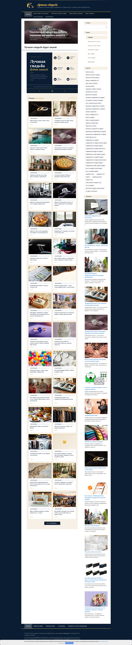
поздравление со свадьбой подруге (94, 157)
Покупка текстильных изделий (94, 441)
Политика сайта (50, 626)
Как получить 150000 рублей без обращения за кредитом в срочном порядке (95, 497)
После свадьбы (38, 16)
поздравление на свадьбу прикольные (95, 148)
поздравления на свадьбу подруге (94, 162)
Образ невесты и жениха (41, 13)
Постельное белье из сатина (93, 552)
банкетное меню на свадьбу (93, 74)
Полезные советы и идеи (58, 13)
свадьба (88, 176)
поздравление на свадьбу (92, 140)
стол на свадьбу (90, 185)
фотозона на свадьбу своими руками (95, 188)
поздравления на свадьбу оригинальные (96, 159)
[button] (75, 32)
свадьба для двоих (97, 176)
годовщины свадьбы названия (93, 89)
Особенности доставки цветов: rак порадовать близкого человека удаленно (95, 609)
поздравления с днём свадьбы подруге (95, 165)
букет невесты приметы (92, 83)
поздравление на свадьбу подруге (94, 145)
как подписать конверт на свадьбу (94, 100)
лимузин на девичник (91, 111)
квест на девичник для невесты (93, 103)
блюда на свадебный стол (92, 80)
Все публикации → (52, 523)
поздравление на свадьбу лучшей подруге (96, 142)
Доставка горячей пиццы (92, 525)
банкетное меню (90, 72)
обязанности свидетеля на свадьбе (94, 128)
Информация (49, 16)
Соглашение (61, 626)
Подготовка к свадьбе (76, 13)
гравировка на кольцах (91, 91)
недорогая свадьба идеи (92, 123)
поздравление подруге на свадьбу (94, 151)
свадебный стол (100, 174)
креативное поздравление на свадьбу (95, 106)
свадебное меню (90, 174)
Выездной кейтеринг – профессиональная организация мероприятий (94, 275)
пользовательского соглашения (62, 639)
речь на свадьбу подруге (92, 171)
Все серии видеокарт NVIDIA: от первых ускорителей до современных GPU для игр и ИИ (96, 579)
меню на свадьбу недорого (92, 120)
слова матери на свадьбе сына (93, 182)
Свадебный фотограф (91, 415)
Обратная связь (38, 626)
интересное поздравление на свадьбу (95, 97)
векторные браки (90, 86)
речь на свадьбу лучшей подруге (94, 168)
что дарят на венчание (91, 191)
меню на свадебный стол (92, 114)
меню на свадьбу (90, 117)
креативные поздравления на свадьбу (95, 108)
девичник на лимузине (91, 94)
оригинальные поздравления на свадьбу (96, 134)
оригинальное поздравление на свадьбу (96, 131)
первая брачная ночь (91, 137)
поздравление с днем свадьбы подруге (95, 154)
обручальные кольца (91, 125)
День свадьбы (89, 13)
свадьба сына (89, 179)
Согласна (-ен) (69, 643)
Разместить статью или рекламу (77, 626)
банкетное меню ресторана (92, 77)
